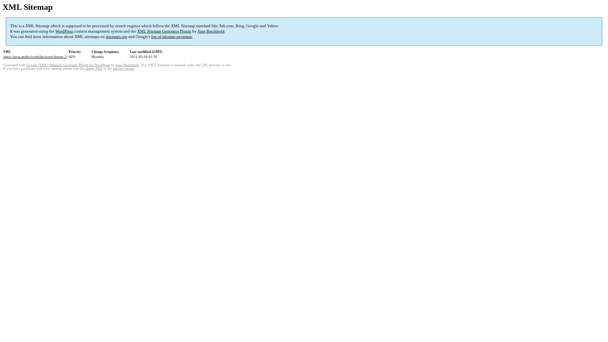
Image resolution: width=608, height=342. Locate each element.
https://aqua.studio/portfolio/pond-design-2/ (35, 57)
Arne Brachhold (211, 31)
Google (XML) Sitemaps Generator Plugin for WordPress (68, 65)
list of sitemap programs (171, 36)
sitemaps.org (116, 36)
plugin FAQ (93, 68)
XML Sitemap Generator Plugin (164, 31)
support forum (123, 68)
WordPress (64, 31)
